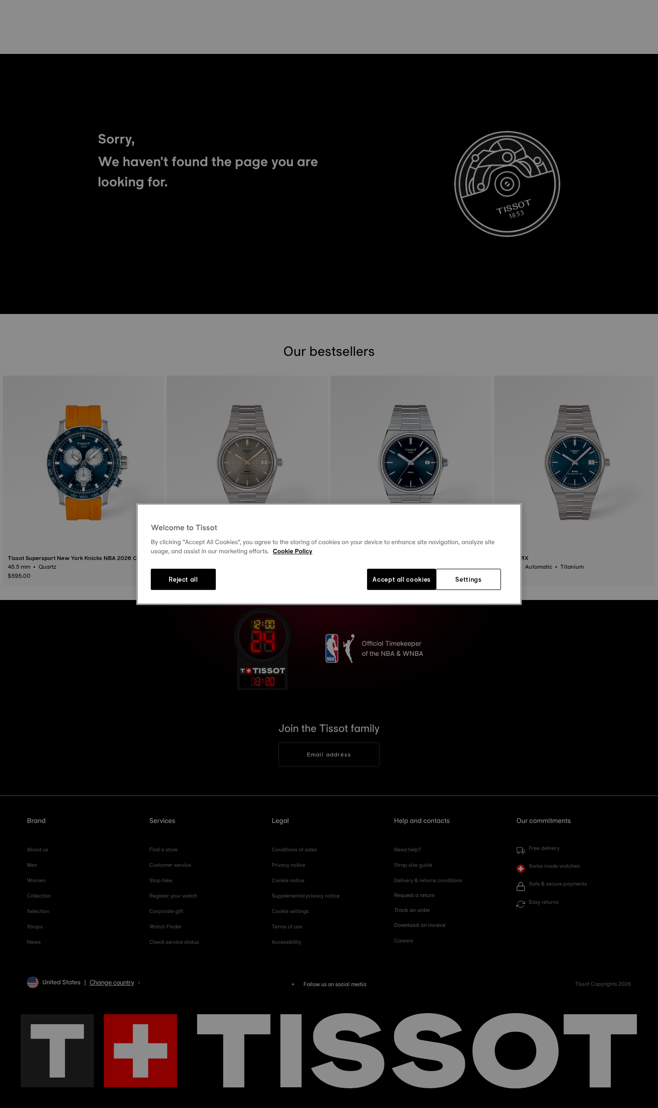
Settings (468, 579)
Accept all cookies (401, 579)
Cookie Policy (292, 552)
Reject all (183, 579)
